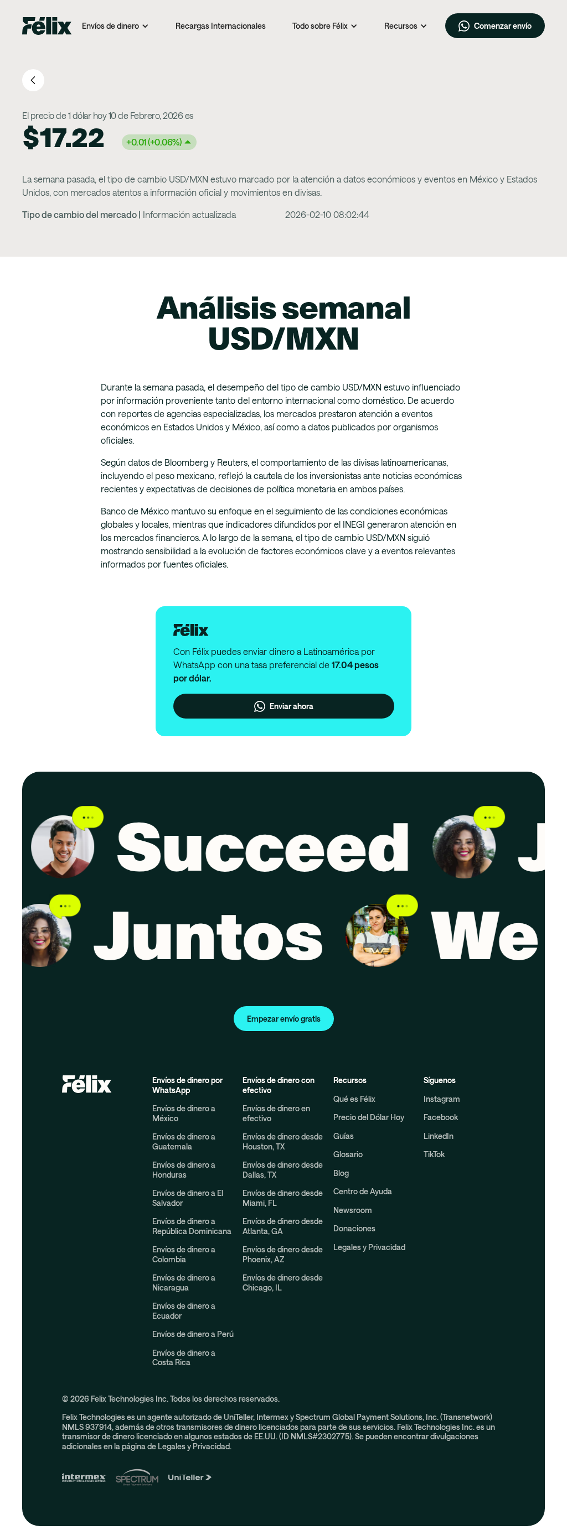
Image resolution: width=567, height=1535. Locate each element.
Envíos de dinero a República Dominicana (191, 1226)
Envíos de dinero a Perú (193, 1334)
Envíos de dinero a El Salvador (187, 1198)
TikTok (434, 1154)
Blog (341, 1173)
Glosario (348, 1154)
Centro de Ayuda (362, 1191)
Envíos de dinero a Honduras (183, 1169)
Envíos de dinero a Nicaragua (183, 1282)
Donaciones (354, 1228)
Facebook (441, 1117)
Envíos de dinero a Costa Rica (183, 1357)
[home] (47, 26)
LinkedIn (438, 1136)
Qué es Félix (354, 1099)
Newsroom (352, 1210)
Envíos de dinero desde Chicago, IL (283, 1282)
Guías (343, 1136)
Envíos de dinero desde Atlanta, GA (283, 1226)
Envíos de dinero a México (183, 1113)
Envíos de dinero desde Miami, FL (283, 1198)
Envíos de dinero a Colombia (183, 1254)
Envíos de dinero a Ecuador (183, 1310)
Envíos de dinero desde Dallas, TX (283, 1169)
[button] (115, 25)
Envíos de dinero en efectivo (276, 1113)
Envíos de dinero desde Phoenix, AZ (283, 1254)
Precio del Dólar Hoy (368, 1117)
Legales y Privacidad (369, 1247)
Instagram (442, 1099)
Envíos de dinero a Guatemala (183, 1141)
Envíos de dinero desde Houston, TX (283, 1141)
